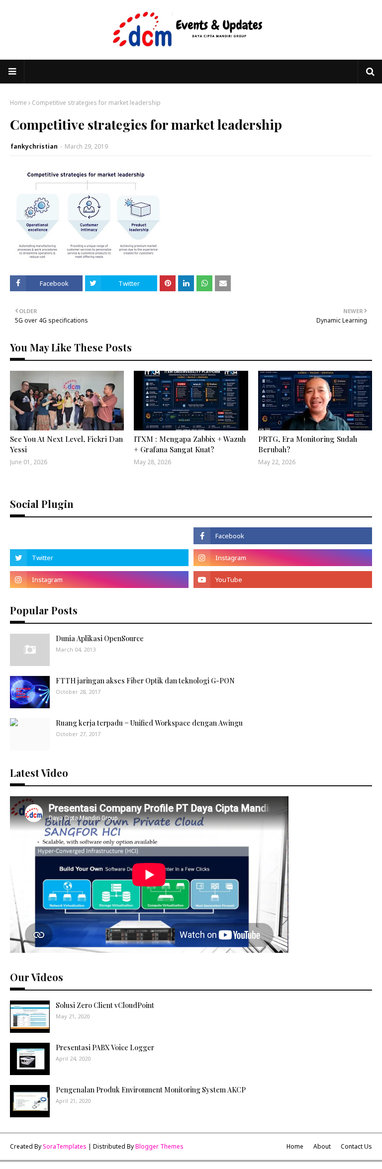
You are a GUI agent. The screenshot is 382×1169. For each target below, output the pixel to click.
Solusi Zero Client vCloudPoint (105, 1005)
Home (18, 102)
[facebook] (282, 535)
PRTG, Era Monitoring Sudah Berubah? (307, 444)
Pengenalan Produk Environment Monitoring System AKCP (151, 1089)
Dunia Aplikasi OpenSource (100, 638)
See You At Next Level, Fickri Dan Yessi (66, 444)
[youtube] (282, 579)
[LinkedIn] (99, 535)
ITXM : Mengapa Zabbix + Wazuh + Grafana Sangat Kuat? (190, 444)
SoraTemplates (65, 1146)
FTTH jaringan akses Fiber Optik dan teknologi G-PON (145, 680)
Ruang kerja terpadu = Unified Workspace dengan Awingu (149, 723)
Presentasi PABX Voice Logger (105, 1047)
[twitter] (99, 557)
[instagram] (282, 557)
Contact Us (356, 1146)
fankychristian (34, 146)
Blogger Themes (159, 1146)
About (322, 1146)
